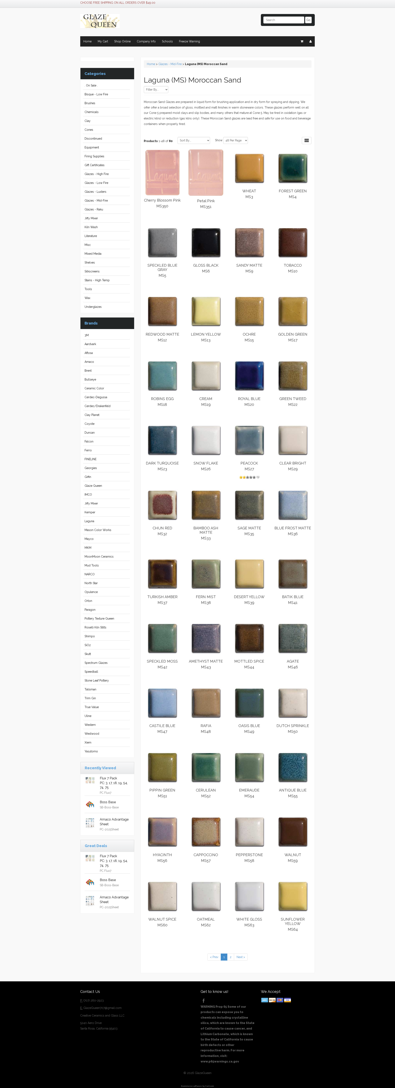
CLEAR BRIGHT (292, 466)
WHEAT (249, 194)
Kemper (90, 512)
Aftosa (89, 353)
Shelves (90, 262)
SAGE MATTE (249, 531)
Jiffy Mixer (91, 218)
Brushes (90, 103)
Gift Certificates (95, 165)
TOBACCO (293, 268)
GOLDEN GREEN (292, 337)
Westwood (92, 733)
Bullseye (90, 379)
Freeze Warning (189, 41)
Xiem (88, 742)
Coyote (89, 423)
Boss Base (108, 802)
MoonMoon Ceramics (99, 556)
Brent (88, 370)
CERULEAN (206, 793)
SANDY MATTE (249, 268)
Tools (88, 289)
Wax (87, 298)
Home (87, 41)
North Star (91, 583)
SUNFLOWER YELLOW (293, 924)
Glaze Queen (93, 485)
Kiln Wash (91, 227)
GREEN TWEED (292, 402)
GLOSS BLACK (205, 268)
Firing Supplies (94, 156)
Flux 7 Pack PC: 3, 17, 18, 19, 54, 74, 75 (114, 783)
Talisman (90, 689)
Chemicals (92, 112)
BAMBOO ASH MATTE (205, 533)
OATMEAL (206, 922)
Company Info (146, 41)
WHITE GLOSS (249, 922)
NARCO (90, 574)
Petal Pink (206, 204)
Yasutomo (91, 751)
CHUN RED (162, 531)
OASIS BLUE (249, 729)
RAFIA (206, 729)
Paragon (90, 609)
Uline (88, 716)
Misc (88, 244)
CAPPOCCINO (206, 858)
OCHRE (249, 337)
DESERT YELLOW (249, 600)
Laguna (89, 521)
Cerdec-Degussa (96, 397)
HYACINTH (162, 858)
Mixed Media (93, 253)
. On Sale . (91, 85)
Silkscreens (92, 271)
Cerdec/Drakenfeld (97, 406)
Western (90, 724)
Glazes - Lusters (95, 191)
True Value (92, 707)
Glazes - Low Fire (96, 182)
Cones (89, 129)
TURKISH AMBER (162, 600)
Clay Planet (92, 415)
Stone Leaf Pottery (97, 680)
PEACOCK (249, 466)
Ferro (88, 450)
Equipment (92, 147)
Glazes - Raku (94, 209)
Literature (91, 236)
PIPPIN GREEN (162, 793)
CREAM (205, 402)
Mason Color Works (98, 530)
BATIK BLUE (292, 600)
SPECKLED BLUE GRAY (162, 270)
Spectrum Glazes (96, 662)
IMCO (88, 494)
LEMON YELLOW (206, 337)
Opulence (91, 592)
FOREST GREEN (293, 194)
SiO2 (88, 645)
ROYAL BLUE (249, 402)
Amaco (89, 361)
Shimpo (90, 636)
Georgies (91, 468)
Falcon (89, 441)
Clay (88, 121)
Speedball (91, 671)
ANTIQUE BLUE (293, 793)
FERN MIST (206, 600)
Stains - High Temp (97, 280)
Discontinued (93, 138)
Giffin (88, 477)
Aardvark (90, 344)
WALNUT (293, 858)
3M (87, 335)
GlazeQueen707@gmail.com (102, 1008)
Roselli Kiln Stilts (95, 627)
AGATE (293, 664)
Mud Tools (92, 565)
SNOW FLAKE (206, 466)
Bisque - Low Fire (96, 94)
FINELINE (90, 459)
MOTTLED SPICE (249, 664)
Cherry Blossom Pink (162, 203)
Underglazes (93, 306)
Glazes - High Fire (97, 174)
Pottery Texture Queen (99, 618)
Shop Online (122, 41)
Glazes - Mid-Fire (96, 200)
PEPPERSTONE (249, 858)
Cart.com (209, 1086)
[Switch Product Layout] (306, 140)
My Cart (103, 41)
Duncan (90, 432)
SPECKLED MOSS (162, 664)
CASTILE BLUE (162, 729)
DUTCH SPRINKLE (292, 729)
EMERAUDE (249, 793)
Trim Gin (90, 698)
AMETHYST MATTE (206, 664)
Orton (88, 600)
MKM (88, 547)
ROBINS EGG (162, 402)
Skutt (88, 654)
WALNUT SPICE (162, 922)
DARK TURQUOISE (162, 466)
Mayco (89, 538)
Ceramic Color (94, 388)
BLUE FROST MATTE (292, 531)
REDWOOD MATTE (162, 337)
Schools (167, 41)
